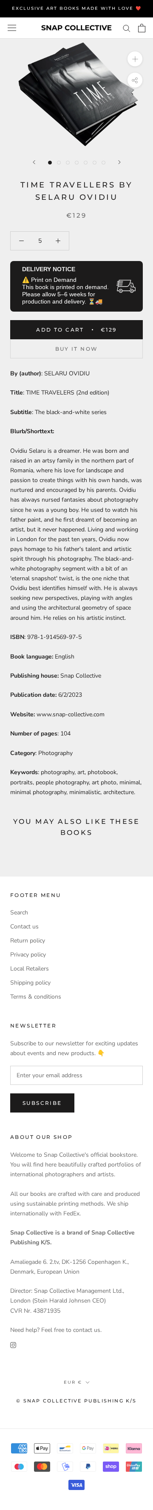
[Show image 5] (86, 163)
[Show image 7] (103, 163)
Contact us (24, 926)
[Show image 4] (77, 163)
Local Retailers (29, 969)
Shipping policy (30, 983)
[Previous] (34, 162)
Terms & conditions (35, 997)
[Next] (119, 162)
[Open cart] (141, 28)
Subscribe (42, 1103)
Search (19, 912)
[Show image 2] (59, 163)
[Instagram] (13, 1344)
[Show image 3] (68, 163)
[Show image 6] (94, 163)
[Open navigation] (12, 28)
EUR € (73, 1382)
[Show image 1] (50, 163)
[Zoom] (135, 58)
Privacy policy (28, 955)
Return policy (27, 941)
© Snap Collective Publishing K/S (76, 1401)
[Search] (126, 27)
